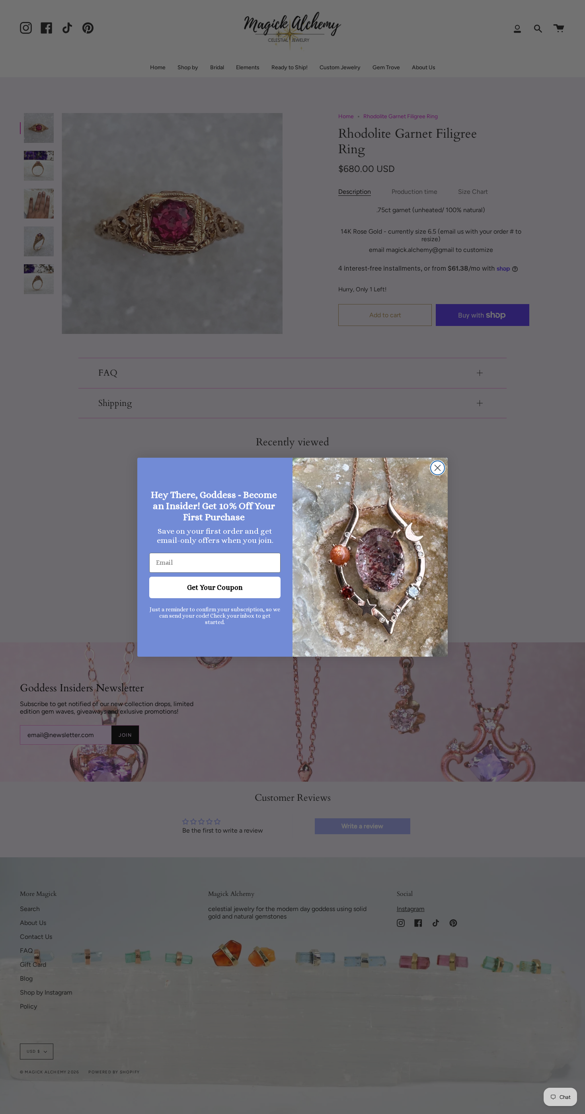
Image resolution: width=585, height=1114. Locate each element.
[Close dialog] (438, 468)
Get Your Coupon (215, 587)
